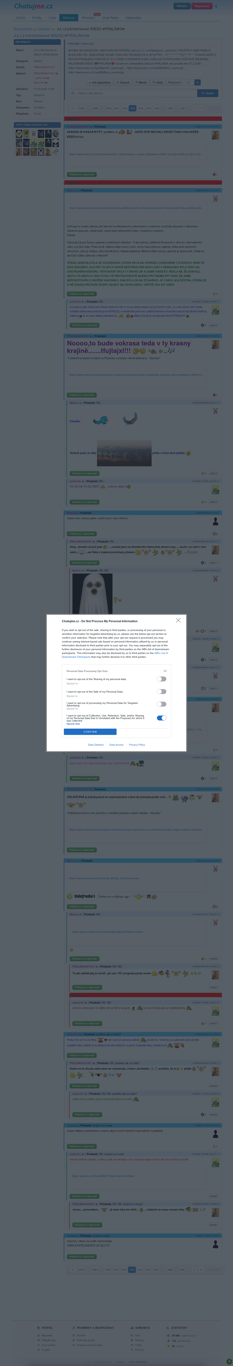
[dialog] (116, 683)
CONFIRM (90, 731)
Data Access (116, 744)
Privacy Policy (137, 744)
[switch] (161, 679)
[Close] (179, 621)
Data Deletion (96, 744)
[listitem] (116, 671)
